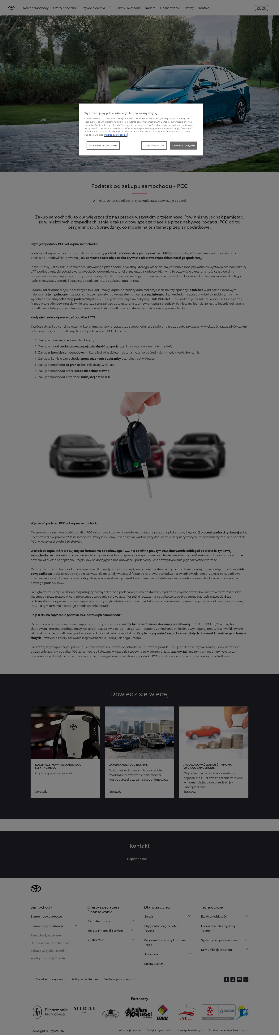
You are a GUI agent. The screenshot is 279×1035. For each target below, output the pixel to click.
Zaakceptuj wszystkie (183, 145)
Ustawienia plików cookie (103, 145)
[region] (141, 129)
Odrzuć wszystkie (154, 145)
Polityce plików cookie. (115, 134)
